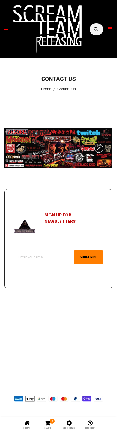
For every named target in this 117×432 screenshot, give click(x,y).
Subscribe (88, 257)
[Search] (96, 29)
